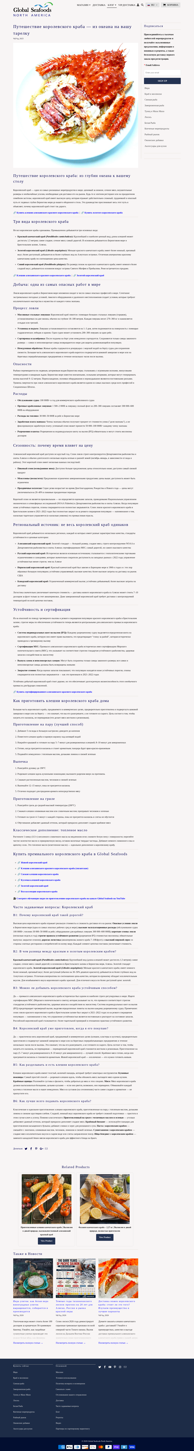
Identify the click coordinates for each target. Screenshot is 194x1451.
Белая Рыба (150, 123)
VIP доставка (126, 5)
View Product (46, 1241)
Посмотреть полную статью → (28, 1343)
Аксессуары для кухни (156, 146)
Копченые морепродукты (157, 128)
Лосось (148, 117)
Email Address (153, 65)
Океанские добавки (154, 140)
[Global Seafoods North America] (33, 9)
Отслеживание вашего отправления (71, 1395)
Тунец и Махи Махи (154, 111)
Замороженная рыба (154, 105)
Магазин (83, 5)
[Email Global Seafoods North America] (125, 1367)
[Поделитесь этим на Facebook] (30, 1148)
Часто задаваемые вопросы (67, 1406)
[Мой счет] (138, 6)
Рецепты (59, 1417)
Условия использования (66, 1378)
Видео (58, 1423)
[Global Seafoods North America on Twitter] (100, 1367)
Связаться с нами (63, 1389)
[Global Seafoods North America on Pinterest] (115, 1367)
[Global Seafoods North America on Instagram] (120, 1367)
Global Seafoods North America (100, 1441)
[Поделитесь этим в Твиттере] (25, 1148)
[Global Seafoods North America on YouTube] (110, 1367)
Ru (153, 5)
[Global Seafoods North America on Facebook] (105, 1367)
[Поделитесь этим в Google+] (40, 1148)
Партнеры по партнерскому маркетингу (73, 1429)
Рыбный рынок (152, 134)
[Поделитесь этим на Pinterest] (36, 1148)
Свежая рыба (151, 99)
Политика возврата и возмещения (70, 1384)
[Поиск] (142, 6)
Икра (147, 88)
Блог (112, 5)
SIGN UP (162, 81)
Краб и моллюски (153, 94)
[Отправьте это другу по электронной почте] (46, 1148)
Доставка (99, 5)
